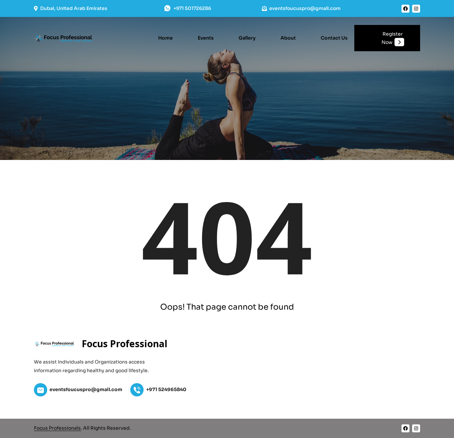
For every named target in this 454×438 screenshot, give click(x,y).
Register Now (392, 38)
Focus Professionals (57, 428)
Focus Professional (125, 343)
